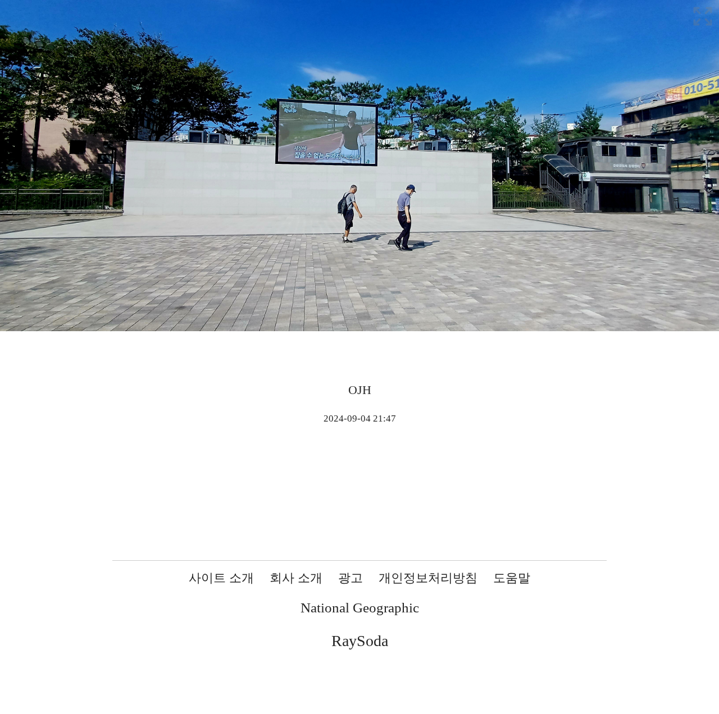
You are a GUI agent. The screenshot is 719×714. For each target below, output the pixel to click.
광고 (350, 578)
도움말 (511, 578)
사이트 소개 (221, 578)
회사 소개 (296, 578)
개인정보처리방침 (428, 578)
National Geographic (360, 607)
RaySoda (359, 640)
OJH (359, 390)
